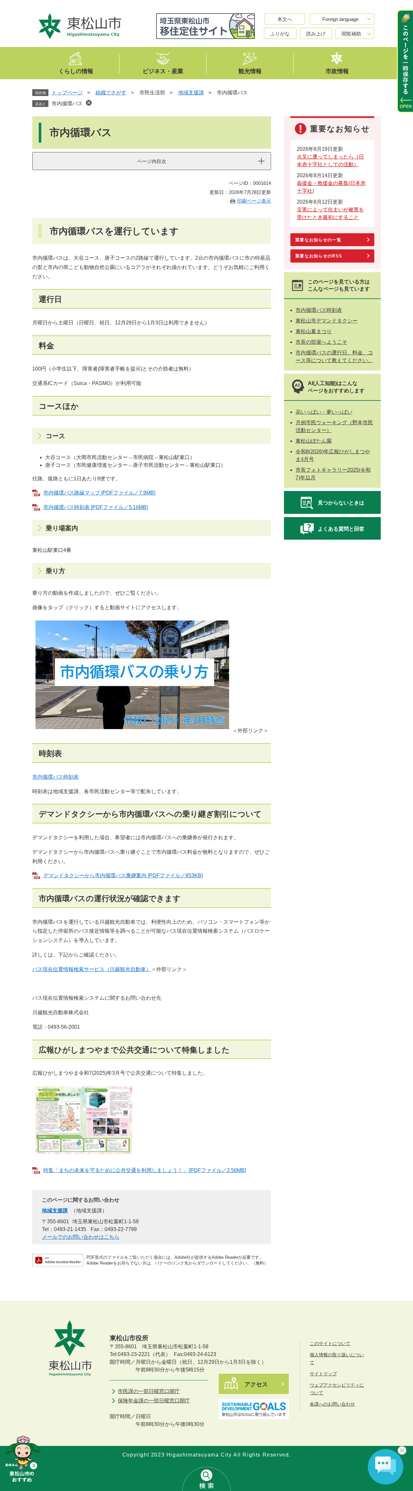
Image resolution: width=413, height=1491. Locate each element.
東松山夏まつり (314, 331)
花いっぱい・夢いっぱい (324, 412)
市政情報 (337, 71)
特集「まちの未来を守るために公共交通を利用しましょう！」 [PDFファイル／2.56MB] (144, 1170)
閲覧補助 (351, 33)
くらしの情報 (75, 71)
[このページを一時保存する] (405, 61)
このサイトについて (330, 1343)
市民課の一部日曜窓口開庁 (149, 1391)
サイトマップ (323, 1373)
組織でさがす (111, 92)
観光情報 (250, 71)
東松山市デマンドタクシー (327, 320)
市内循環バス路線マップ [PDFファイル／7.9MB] (99, 492)
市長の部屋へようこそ (321, 342)
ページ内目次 (151, 161)
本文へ (284, 19)
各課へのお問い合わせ (332, 1404)
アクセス (256, 1384)
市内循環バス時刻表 (55, 777)
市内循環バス (67, 103)
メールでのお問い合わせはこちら (80, 1237)
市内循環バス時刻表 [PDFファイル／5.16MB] (95, 507)
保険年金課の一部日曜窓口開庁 (154, 1400)
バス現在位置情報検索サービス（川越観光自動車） (91, 969)
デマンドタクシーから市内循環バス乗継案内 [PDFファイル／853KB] (123, 875)
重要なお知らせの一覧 (318, 239)
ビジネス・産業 (163, 71)
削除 (89, 103)
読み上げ (316, 33)
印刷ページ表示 (254, 201)
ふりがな (280, 33)
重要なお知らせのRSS (318, 256)
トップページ (67, 92)
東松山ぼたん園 (314, 441)
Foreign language (340, 19)
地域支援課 (191, 92)
